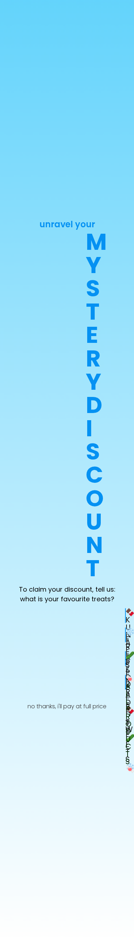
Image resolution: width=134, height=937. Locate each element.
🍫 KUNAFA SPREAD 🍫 (125, 615)
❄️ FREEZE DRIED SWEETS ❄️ (125, 634)
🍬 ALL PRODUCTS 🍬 (125, 682)
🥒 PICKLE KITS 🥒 (125, 658)
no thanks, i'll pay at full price (67, 706)
